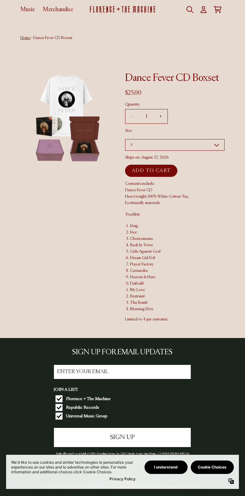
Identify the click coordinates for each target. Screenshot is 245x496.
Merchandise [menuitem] (58, 9)
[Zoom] (66, 118)
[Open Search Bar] (189, 9)
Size (128, 131)
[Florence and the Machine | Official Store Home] (122, 9)
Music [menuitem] (27, 9)
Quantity (132, 104)
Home (25, 38)
